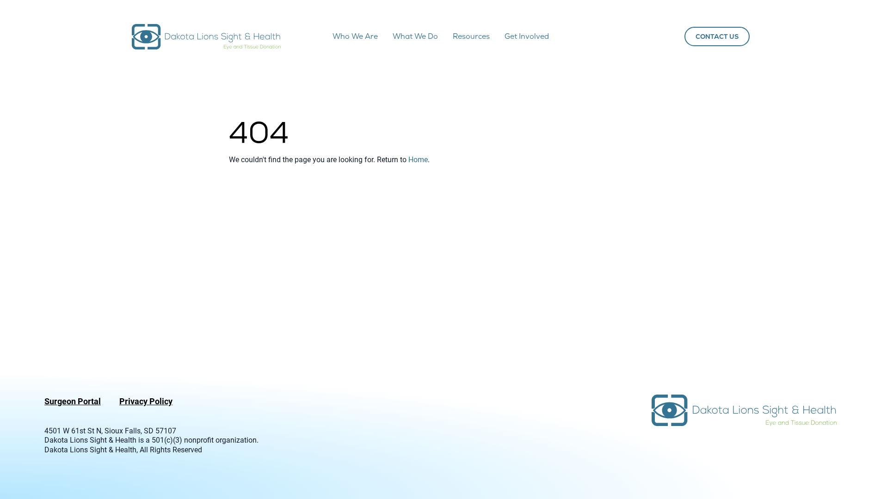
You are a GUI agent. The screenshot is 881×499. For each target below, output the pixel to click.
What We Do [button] (415, 36)
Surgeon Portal (72, 401)
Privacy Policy (146, 401)
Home (418, 159)
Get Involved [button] (527, 36)
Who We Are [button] (355, 36)
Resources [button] (471, 36)
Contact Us (717, 36)
